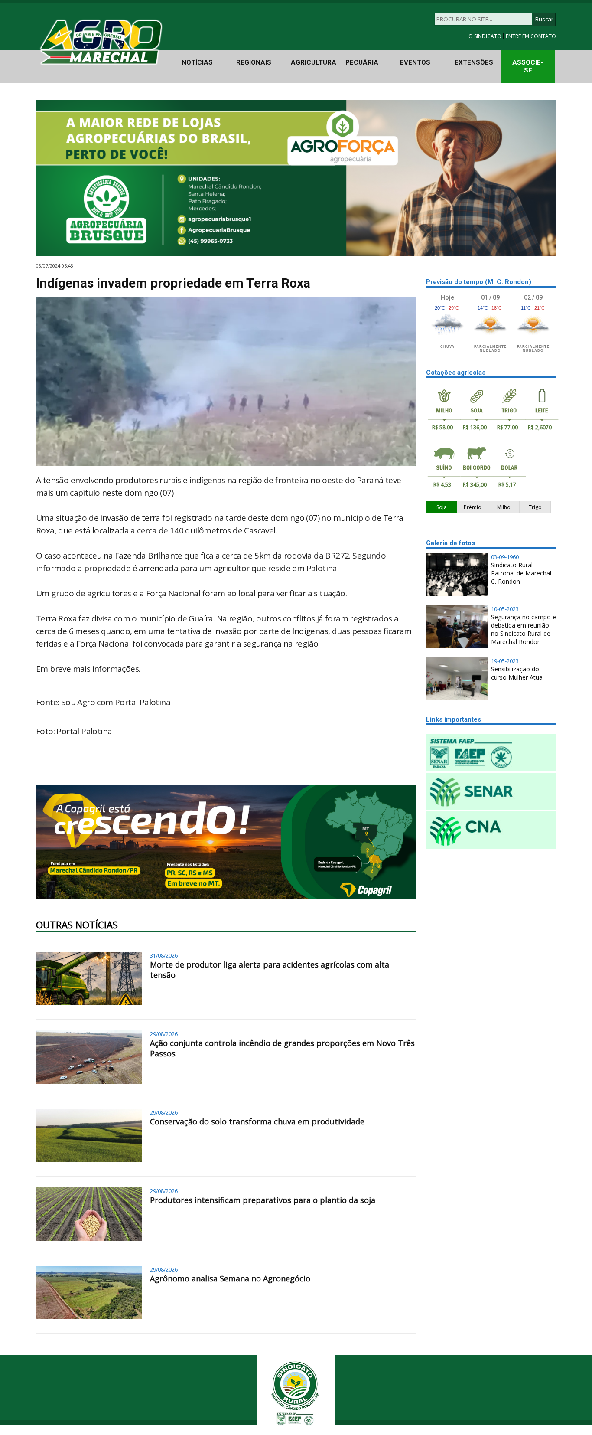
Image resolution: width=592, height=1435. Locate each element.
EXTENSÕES (474, 62)
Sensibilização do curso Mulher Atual (517, 673)
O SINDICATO (485, 36)
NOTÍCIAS (197, 62)
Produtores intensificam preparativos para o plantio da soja (262, 1200)
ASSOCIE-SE (527, 66)
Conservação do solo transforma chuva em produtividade (257, 1121)
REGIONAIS (253, 62)
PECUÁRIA (361, 62)
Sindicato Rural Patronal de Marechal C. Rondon (521, 573)
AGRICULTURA (313, 62)
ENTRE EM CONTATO (531, 36)
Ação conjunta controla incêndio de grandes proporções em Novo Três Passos (282, 1048)
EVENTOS (415, 62)
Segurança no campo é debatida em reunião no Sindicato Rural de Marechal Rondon (523, 629)
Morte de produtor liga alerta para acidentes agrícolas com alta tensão (269, 969)
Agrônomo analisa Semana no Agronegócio (230, 1278)
